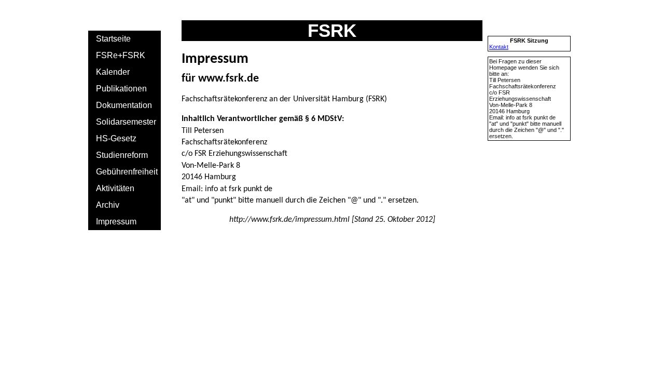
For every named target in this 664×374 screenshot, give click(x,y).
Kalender (113, 72)
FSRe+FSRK (120, 55)
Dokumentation (124, 105)
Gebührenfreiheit (127, 171)
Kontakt (498, 47)
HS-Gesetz (116, 138)
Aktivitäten (115, 188)
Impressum (116, 221)
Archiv (107, 205)
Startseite (113, 38)
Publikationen (121, 88)
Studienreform (122, 155)
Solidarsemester (126, 121)
